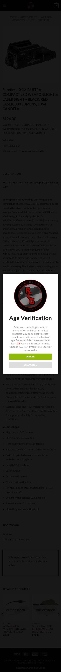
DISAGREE (30, 364)
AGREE (30, 356)
